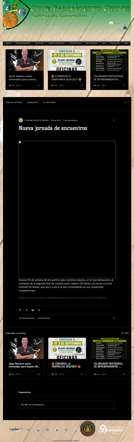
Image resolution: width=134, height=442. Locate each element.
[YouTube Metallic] (38, 429)
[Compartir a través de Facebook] (20, 310)
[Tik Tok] (28, 429)
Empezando (32, 102)
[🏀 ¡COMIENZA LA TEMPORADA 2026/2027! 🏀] (67, 348)
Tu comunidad (49, 102)
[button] (125, 27)
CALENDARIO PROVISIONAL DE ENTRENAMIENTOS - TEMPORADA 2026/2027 (108, 365)
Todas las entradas (14, 102)
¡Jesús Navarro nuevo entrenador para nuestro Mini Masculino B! (24, 365)
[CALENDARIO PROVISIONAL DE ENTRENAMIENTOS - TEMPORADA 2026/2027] (110, 348)
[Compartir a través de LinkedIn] (33, 310)
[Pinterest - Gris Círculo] (47, 429)
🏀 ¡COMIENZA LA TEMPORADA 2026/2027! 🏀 (66, 365)
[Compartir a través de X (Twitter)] (26, 310)
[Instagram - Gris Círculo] (66, 429)
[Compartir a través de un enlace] (39, 310)
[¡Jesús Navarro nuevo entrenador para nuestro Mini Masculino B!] (25, 348)
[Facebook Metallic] (75, 429)
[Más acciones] (114, 120)
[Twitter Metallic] (56, 429)
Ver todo (125, 333)
